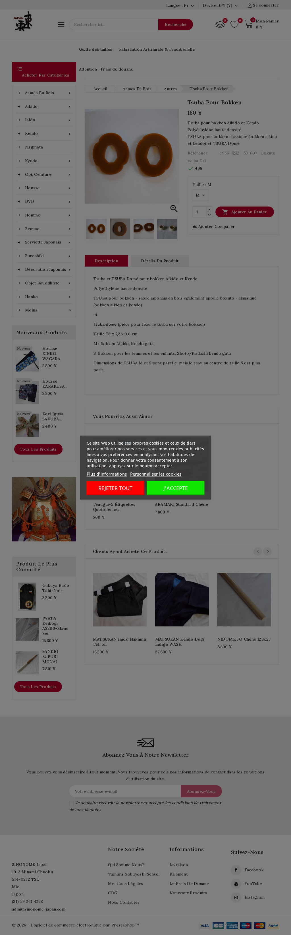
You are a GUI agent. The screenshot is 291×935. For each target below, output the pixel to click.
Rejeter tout (115, 487)
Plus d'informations (107, 473)
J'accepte (175, 487)
